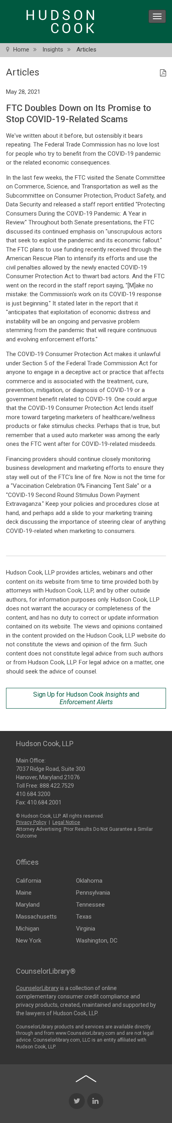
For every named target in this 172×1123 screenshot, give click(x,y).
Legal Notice (66, 822)
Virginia (85, 928)
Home (21, 49)
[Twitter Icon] (77, 1101)
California (28, 880)
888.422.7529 (57, 785)
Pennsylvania (93, 892)
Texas (84, 916)
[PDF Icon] (163, 73)
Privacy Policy (31, 822)
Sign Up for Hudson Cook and (86, 698)
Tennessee (90, 904)
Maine (24, 892)
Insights (52, 49)
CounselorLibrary (37, 988)
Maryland (28, 904)
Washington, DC (97, 940)
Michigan (27, 928)
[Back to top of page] (86, 1079)
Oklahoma (89, 880)
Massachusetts (36, 916)
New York (28, 940)
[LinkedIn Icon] (95, 1101)
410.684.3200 (33, 794)
